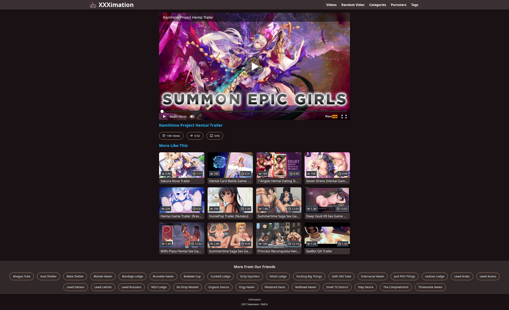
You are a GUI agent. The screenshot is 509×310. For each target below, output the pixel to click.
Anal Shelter (48, 276)
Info (217, 136)
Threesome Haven (430, 287)
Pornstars (398, 5)
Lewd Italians (76, 287)
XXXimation (116, 5)
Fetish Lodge (278, 276)
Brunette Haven (163, 276)
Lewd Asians (488, 276)
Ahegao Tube (21, 276)
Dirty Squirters (250, 276)
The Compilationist (395, 287)
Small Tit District (337, 287)
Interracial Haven (372, 276)
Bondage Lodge (132, 276)
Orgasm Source (218, 287)
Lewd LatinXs (103, 287)
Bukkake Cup (192, 276)
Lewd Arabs (462, 276)
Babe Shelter (75, 276)
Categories (377, 5)
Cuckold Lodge (220, 276)
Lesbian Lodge (434, 276)
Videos (331, 5)
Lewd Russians (131, 287)
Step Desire (365, 287)
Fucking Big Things (309, 276)
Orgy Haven (247, 287)
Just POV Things (404, 276)
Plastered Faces (275, 287)
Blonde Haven (103, 276)
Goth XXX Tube (341, 276)
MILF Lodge (159, 287)
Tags (414, 5)
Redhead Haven (305, 287)
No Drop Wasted (187, 287)
